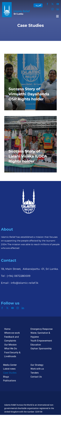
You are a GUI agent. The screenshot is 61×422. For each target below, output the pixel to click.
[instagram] (52, 9)
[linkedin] (58, 9)
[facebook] (47, 4)
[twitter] (52, 4)
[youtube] (58, 4)
